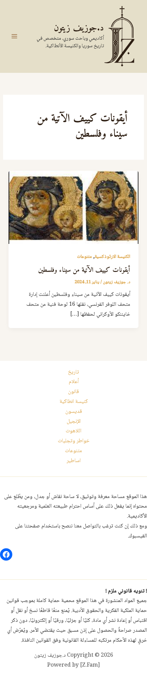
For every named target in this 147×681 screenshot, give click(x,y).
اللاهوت (73, 431)
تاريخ (73, 372)
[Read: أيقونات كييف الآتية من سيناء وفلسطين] (74, 207)
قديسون (73, 411)
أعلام (74, 382)
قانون (73, 391)
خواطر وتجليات (74, 441)
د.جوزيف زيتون (79, 28)
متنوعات (84, 257)
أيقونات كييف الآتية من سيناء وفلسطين (84, 270)
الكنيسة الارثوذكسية (112, 257)
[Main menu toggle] (14, 36)
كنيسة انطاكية (73, 401)
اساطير (74, 461)
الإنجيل (74, 421)
